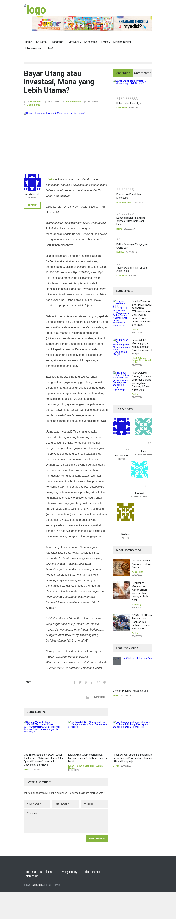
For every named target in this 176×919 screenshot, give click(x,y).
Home (28, 42)
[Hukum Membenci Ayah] (132, 87)
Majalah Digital (122, 42)
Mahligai (120, 252)
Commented (142, 73)
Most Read (123, 73)
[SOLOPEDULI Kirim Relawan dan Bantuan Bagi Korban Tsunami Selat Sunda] (121, 622)
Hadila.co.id (36, 885)
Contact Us (31, 876)
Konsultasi (35, 101)
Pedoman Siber (92, 872)
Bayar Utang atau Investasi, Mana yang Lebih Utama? (59, 82)
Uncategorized (123, 202)
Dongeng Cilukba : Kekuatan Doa (130, 690)
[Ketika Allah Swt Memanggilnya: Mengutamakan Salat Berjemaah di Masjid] (88, 735)
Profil (51, 48)
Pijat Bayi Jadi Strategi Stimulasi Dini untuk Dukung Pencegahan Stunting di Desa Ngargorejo (132, 758)
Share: (28, 682)
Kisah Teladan (75, 766)
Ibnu (143, 451)
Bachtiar (125, 534)
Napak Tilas (89, 766)
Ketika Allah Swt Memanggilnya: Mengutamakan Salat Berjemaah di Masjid (87, 758)
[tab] (123, 73)
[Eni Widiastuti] (32, 182)
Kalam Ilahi (121, 275)
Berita (104, 42)
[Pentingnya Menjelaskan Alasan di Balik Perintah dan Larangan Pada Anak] (121, 590)
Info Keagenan (33, 48)
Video (115, 695)
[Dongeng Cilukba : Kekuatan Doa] (132, 671)
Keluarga (41, 42)
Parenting (136, 604)
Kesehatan (90, 42)
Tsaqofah (57, 42)
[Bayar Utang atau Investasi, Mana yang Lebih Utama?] (66, 139)
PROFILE (32, 205)
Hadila (50, 179)
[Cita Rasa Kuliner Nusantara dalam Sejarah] (121, 567)
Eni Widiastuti (73, 101)
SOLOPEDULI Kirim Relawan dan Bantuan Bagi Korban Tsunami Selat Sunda (142, 622)
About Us (30, 872)
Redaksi (139, 493)
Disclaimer (47, 872)
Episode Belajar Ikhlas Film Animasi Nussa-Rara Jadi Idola (130, 221)
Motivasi (73, 42)
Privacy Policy (68, 872)
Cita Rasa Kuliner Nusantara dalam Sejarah (141, 564)
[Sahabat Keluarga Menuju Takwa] (35, 10)
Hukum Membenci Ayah (129, 103)
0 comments (33, 104)
